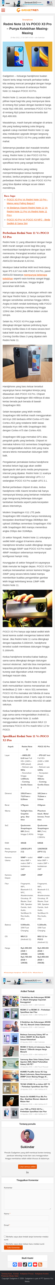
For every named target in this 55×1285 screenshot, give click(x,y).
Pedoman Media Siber (9, 1276)
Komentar (8, 1188)
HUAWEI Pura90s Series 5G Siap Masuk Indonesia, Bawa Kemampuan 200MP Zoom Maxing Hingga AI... (35, 1074)
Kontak (16, 1274)
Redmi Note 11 (38, 972)
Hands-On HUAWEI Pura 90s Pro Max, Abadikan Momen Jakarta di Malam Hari (34, 1099)
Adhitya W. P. (42, 1015)
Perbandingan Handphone (13, 972)
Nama (7, 1214)
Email (7, 1225)
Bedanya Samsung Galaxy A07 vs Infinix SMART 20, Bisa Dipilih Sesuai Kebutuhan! (34, 1037)
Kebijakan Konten (42, 1274)
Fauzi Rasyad (43, 1067)
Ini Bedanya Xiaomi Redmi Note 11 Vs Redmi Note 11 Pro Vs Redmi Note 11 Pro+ (27, 211)
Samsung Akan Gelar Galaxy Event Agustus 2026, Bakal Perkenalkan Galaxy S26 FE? (34, 1061)
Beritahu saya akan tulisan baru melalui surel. (25, 1244)
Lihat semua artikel (27, 1167)
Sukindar (41, 38)
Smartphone (27, 20)
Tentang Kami (6, 1274)
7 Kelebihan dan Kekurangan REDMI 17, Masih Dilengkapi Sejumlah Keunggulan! (35, 999)
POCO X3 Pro (27, 972)
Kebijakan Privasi (27, 1274)
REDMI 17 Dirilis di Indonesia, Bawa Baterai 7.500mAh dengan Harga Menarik (35, 1049)
